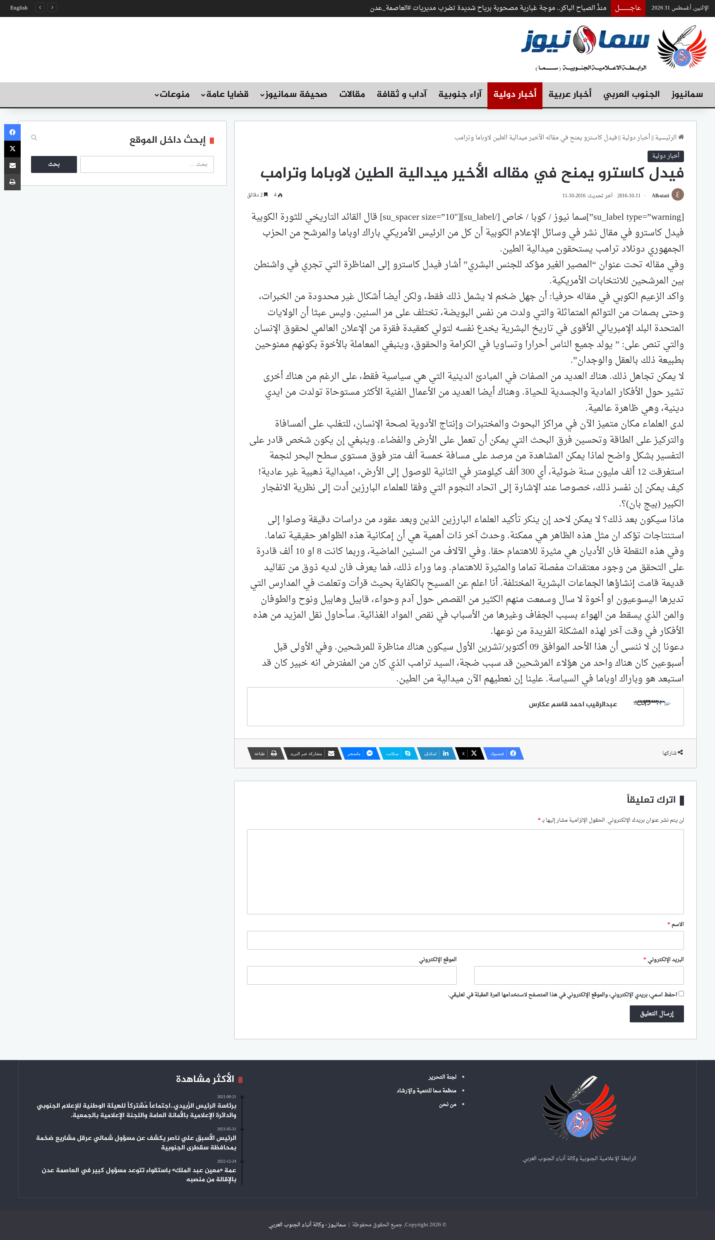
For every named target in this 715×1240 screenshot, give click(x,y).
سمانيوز (687, 94)
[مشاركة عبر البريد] (12, 165)
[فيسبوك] (12, 132)
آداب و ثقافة (402, 94)
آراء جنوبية (460, 94)
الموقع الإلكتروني (438, 960)
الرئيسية (666, 138)
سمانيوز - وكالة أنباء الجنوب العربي (307, 1225)
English (19, 8)
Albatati (660, 196)
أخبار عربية (570, 94)
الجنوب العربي (631, 94)
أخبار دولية (515, 94)
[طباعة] (12, 182)
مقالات (352, 94)
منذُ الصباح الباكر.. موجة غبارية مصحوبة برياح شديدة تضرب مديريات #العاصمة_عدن (488, 8)
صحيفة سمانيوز (296, 94)
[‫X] (12, 149)
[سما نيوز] (613, 47)
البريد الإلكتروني (663, 960)
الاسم (675, 924)
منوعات (175, 94)
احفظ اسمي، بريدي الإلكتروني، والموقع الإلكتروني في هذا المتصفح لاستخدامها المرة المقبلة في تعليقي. (562, 995)
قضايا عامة (227, 94)
